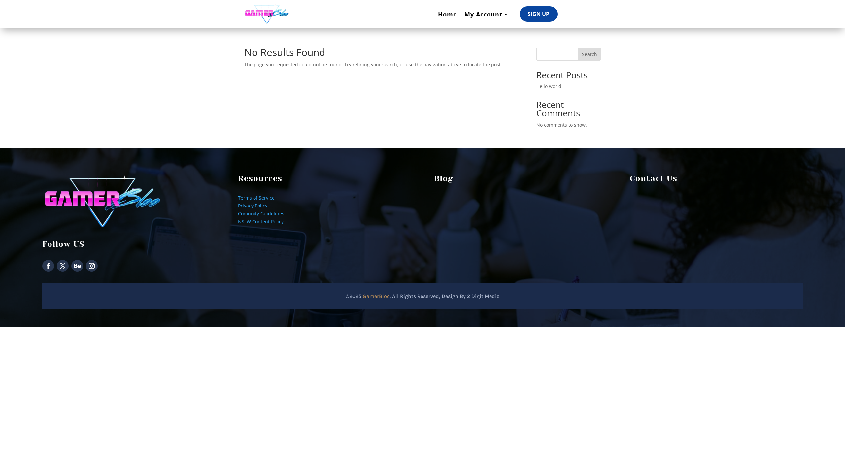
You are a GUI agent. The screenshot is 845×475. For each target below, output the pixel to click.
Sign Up (538, 13)
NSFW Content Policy (261, 221)
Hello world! (549, 86)
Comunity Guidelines (261, 213)
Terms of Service (256, 198)
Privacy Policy (252, 206)
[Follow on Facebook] (48, 266)
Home (447, 14)
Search (589, 54)
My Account (483, 14)
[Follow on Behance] (77, 266)
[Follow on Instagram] (92, 266)
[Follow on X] (63, 266)
